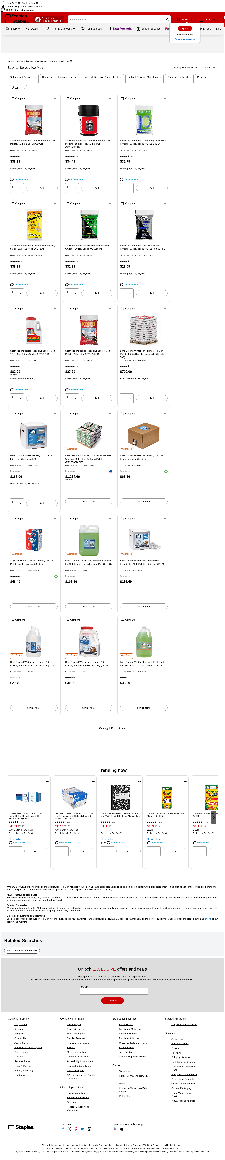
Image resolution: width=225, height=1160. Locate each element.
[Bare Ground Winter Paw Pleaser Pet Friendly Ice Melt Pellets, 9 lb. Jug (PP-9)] (89, 641)
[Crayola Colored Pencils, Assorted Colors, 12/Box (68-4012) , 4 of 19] (167, 797)
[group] (29, 817)
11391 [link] (68, 822)
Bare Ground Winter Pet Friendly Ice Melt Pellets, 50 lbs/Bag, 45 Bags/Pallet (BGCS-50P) (142, 354)
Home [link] (9, 61)
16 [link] (132, 261)
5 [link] (21, 261)
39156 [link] (22, 822)
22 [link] (132, 156)
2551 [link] (113, 822)
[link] (38, 3)
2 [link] (21, 576)
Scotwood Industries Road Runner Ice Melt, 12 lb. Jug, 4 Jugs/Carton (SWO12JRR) (33, 352)
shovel (208, 918)
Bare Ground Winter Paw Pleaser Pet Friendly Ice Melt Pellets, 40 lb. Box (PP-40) (142, 562)
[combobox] (119, 19)
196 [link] (22, 156)
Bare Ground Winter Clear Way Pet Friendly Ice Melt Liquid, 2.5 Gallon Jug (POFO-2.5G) (88, 562)
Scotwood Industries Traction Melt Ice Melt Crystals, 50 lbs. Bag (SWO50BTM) (87, 247)
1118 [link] (160, 822)
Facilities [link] (19, 61)
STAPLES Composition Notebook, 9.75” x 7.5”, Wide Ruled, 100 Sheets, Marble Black (120, 814)
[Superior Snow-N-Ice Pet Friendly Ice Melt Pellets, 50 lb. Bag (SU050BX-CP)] (34, 540)
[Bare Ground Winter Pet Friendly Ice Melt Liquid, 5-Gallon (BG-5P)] (144, 435)
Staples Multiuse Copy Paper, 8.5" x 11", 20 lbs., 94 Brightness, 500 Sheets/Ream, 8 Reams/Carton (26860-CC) (74, 816)
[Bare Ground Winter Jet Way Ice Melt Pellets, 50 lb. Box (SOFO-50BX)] (34, 435)
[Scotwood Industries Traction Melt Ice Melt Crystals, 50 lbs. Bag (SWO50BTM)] (89, 225)
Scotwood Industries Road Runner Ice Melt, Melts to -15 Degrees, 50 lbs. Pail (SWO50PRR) (88, 143)
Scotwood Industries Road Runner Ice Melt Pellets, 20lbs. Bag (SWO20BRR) (87, 352)
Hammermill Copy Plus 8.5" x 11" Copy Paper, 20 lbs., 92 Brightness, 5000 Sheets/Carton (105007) (26, 816)
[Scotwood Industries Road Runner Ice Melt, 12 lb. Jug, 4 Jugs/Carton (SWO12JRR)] (34, 330)
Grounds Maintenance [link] (36, 61)
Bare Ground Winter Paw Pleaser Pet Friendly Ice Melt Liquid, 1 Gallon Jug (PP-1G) (32, 665)
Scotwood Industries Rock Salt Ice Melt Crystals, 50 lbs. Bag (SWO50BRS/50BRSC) (143, 247)
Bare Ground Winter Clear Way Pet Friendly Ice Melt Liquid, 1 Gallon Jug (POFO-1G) (143, 664)
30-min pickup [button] (15, 839)
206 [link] (77, 366)
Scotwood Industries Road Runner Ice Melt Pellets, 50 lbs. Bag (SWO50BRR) (32, 142)
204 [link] (77, 156)
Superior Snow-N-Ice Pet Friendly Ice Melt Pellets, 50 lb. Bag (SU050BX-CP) (32, 562)
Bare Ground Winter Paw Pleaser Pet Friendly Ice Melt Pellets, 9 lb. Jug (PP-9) (86, 664)
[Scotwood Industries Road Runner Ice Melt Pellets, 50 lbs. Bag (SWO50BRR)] (34, 120)
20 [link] (77, 261)
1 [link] (131, 366)
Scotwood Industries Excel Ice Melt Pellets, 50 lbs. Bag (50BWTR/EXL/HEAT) (32, 247)
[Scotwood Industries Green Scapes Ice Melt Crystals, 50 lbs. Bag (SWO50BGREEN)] (144, 120)
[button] (167, 19)
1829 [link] (206, 822)
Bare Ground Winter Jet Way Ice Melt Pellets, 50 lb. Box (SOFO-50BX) (33, 457)
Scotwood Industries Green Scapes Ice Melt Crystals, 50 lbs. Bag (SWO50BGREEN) (143, 142)
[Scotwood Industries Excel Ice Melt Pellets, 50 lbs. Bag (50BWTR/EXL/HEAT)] (34, 225)
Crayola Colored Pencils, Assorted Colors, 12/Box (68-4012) (166, 814)
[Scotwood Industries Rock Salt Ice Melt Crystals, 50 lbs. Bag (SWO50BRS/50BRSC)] (144, 225)
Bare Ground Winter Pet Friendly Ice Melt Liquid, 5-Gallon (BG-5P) (141, 457)
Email (84, 987)
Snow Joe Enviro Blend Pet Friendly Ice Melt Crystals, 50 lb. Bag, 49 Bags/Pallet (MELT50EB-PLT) (88, 459)
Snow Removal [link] (57, 61)
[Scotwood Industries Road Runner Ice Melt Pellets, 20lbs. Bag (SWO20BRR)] (89, 330)
